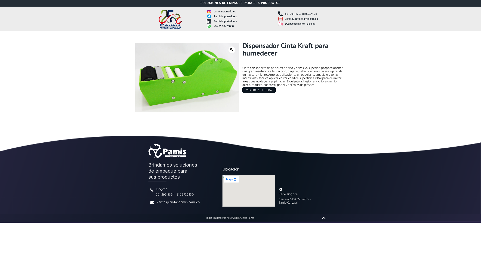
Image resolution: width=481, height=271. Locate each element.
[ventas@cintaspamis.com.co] (152, 203)
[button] (231, 49)
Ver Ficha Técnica (259, 89)
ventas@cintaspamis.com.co (178, 202)
